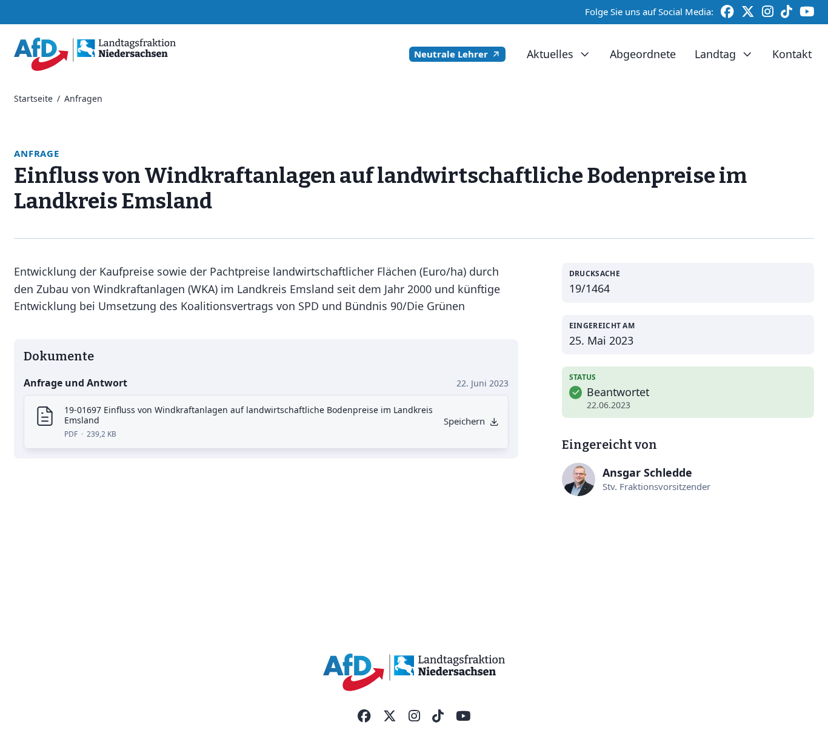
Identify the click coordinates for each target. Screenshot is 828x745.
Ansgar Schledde (647, 472)
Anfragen (83, 98)
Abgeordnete (643, 54)
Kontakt (792, 54)
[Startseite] (95, 54)
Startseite (33, 98)
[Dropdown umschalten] (584, 54)
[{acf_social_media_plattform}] (364, 716)
